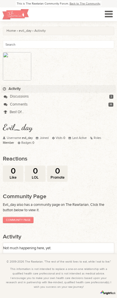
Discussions (19, 96)
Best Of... (16, 112)
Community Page (18, 220)
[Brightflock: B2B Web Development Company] (107, 292)
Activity (14, 88)
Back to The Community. (85, 3)
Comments (18, 104)
